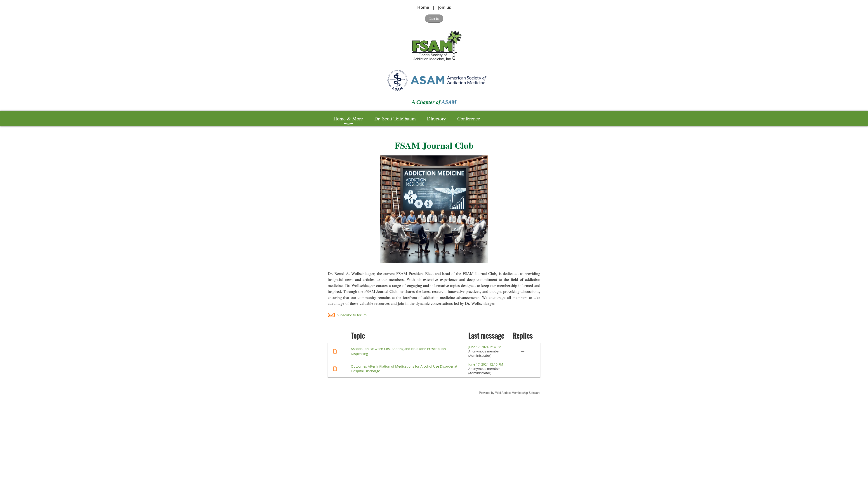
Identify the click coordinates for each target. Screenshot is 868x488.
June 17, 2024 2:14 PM (484, 347)
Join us (444, 7)
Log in (434, 18)
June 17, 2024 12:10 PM (485, 364)
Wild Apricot (503, 392)
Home (423, 7)
